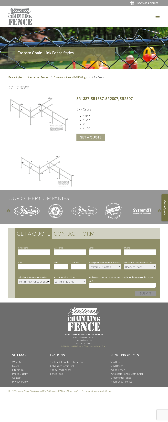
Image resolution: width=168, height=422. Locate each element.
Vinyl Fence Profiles (121, 381)
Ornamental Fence (120, 377)
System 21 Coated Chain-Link (66, 361)
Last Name (58, 248)
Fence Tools (56, 373)
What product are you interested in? (104, 262)
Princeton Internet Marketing (89, 391)
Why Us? (17, 361)
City (20, 262)
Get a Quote (33, 233)
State (56, 262)
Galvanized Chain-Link (62, 365)
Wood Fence (117, 369)
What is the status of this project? (138, 262)
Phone (127, 248)
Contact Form (74, 233)
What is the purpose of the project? (33, 277)
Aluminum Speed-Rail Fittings (70, 77)
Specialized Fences (37, 77)
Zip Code (75, 262)
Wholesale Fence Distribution (127, 373)
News (15, 365)
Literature (18, 369)
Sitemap (108, 391)
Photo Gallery (20, 373)
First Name (23, 248)
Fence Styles (15, 77)
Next (159, 211)
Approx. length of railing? (64, 277)
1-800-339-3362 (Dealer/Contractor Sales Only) (84, 346)
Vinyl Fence (116, 361)
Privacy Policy (20, 381)
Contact (16, 377)
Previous (8, 211)
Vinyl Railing (116, 365)
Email (91, 248)
